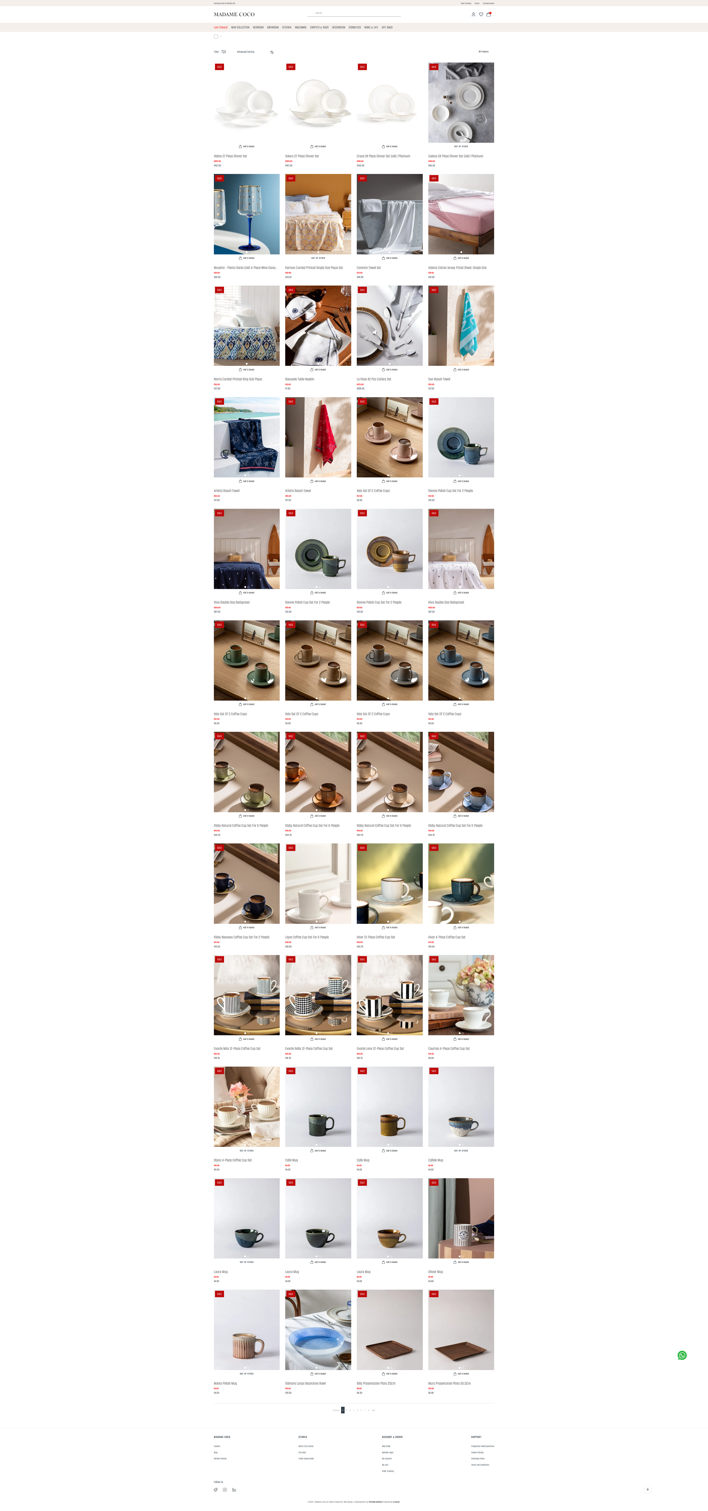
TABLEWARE (301, 27)
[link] (247, 107)
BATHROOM (273, 27)
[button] (247, 140)
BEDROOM (258, 27)
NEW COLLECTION (240, 27)
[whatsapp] (682, 1355)
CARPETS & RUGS (319, 27)
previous (336, 1410)
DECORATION (338, 27)
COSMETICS (355, 27)
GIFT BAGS (387, 27)
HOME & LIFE (371, 27)
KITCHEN (286, 27)
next (373, 1410)
